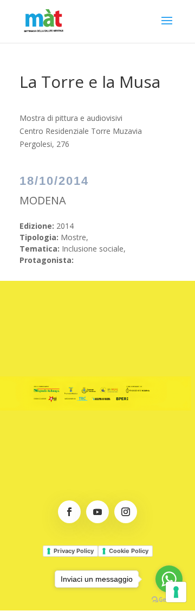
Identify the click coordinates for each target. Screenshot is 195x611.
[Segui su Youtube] (97, 511)
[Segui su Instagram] (125, 511)
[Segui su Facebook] (69, 511)
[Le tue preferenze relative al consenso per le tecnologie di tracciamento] (176, 592)
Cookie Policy (128, 551)
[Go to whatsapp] (169, 579)
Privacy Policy (74, 551)
